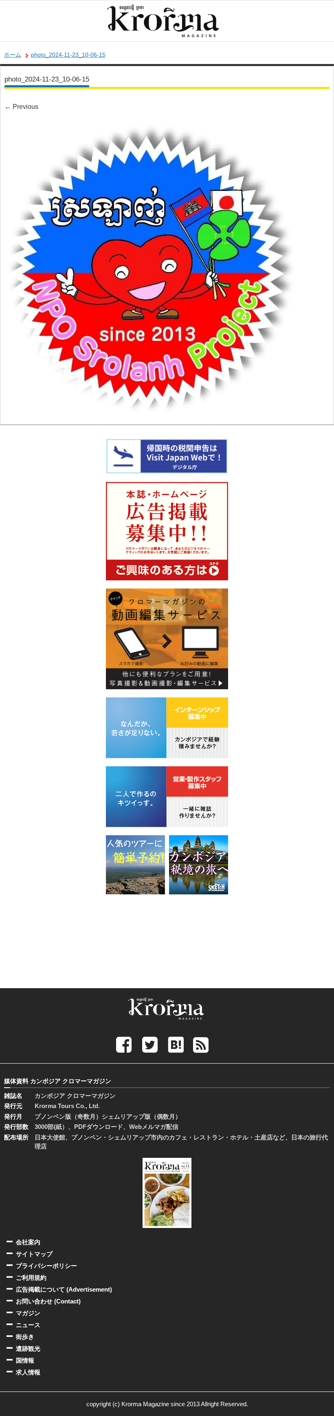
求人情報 (28, 1372)
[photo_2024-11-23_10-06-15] (151, 126)
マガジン (28, 1313)
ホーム (12, 54)
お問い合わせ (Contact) (48, 1301)
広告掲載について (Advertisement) (64, 1289)
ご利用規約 (31, 1277)
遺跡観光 (28, 1348)
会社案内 (28, 1242)
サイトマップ (34, 1253)
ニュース (28, 1324)
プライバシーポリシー (46, 1265)
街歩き (25, 1336)
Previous (21, 106)
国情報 (25, 1360)
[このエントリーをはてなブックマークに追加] (176, 1044)
